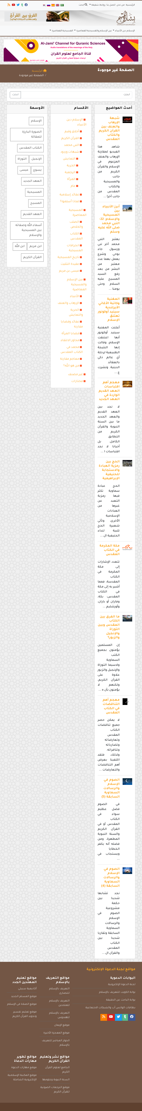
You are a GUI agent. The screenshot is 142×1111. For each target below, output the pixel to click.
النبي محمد (71, 145)
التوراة (22, 159)
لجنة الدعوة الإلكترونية (121, 984)
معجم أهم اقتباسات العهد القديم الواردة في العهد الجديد (109, 391)
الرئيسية (130, 5)
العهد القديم (32, 214)
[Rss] (9, 5)
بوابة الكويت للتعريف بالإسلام (117, 992)
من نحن (120, 5)
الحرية (71, 165)
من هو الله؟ (71, 366)
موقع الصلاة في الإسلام (22, 1004)
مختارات (77, 381)
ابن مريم (35, 246)
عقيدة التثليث (70, 264)
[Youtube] (13, 5)
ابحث (82, 5)
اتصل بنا (110, 5)
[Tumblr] (21, 5)
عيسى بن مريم (69, 271)
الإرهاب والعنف (68, 303)
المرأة (71, 179)
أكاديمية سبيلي (27, 988)
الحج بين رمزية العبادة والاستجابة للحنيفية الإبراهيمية (109, 470)
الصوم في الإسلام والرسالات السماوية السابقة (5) (111, 788)
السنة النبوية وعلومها (56, 1079)
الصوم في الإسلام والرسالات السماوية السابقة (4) (110, 878)
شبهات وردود (69, 152)
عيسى (24, 170)
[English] (57, 5)
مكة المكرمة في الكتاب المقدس (109, 550)
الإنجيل (36, 159)
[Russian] (48, 5)
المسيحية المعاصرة (62, 31)
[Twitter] (18, 5)
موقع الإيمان (62, 1025)
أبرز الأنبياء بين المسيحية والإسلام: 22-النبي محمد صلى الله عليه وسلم (109, 219)
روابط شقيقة (98, 5)
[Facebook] (26, 5)
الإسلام (36, 121)
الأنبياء (74, 296)
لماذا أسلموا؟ (69, 201)
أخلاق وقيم (72, 131)
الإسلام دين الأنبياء (125, 31)
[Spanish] (53, 5)
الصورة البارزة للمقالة (32, 134)
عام (73, 186)
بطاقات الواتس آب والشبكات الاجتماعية (110, 1007)
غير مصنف (75, 374)
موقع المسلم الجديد (24, 996)
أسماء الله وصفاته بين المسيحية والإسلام (28, 230)
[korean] (44, 5)
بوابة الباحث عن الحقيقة (120, 1000)
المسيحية (34, 192)
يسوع (37, 170)
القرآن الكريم (70, 138)
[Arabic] (62, 5)
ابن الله (20, 246)
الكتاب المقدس (30, 148)
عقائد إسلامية (69, 194)
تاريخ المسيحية (68, 257)
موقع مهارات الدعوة (24, 1067)
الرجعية (70, 172)
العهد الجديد (32, 181)
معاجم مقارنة (69, 359)
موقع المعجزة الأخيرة (56, 1033)
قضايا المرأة (70, 333)
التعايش (69, 159)
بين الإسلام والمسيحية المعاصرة (94, 31)
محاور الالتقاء (70, 340)
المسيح (36, 203)
